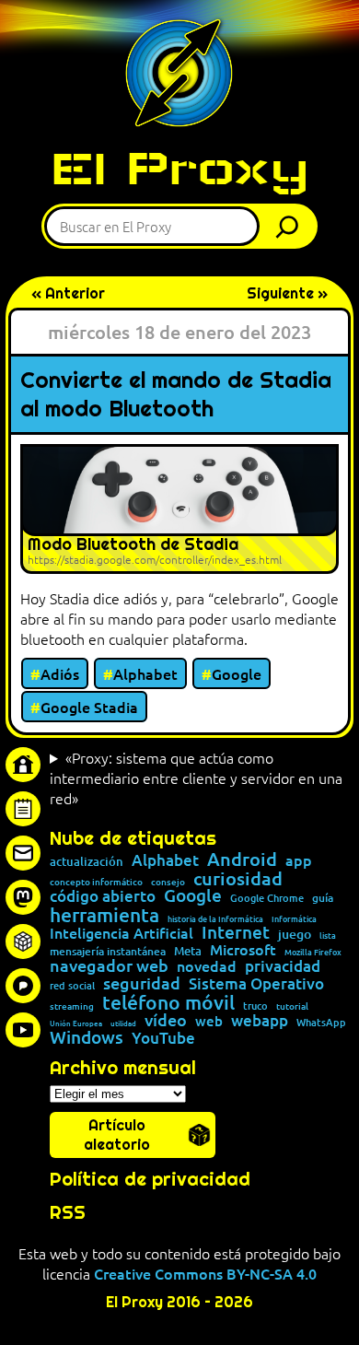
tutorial (292, 1006)
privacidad (282, 967)
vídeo (166, 1020)
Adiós (60, 673)
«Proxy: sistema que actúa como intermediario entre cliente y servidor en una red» (196, 777)
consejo (168, 881)
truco (255, 1006)
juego (294, 934)
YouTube (163, 1039)
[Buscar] (292, 226)
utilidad (123, 1022)
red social (72, 985)
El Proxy (179, 168)
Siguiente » (287, 293)
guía (322, 898)
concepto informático (96, 881)
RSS (68, 1212)
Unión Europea (76, 1022)
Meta (188, 951)
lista (327, 935)
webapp (259, 1021)
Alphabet (145, 673)
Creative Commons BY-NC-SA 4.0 (205, 1273)
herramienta (104, 914)
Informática (294, 919)
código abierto (103, 897)
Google (236, 673)
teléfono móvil (168, 1002)
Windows (86, 1038)
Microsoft (243, 949)
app (298, 859)
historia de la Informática (215, 919)
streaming (72, 1006)
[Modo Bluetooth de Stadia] (179, 509)
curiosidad (238, 878)
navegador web (109, 965)
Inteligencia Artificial (121, 933)
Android (242, 859)
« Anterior (68, 293)
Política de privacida (144, 1179)
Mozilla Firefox (313, 952)
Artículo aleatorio (117, 1135)
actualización (86, 862)
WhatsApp (321, 1022)
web (209, 1021)
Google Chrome (267, 898)
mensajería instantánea (108, 951)
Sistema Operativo (256, 984)
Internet (236, 933)
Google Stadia (89, 706)
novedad (207, 965)
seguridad (141, 983)
